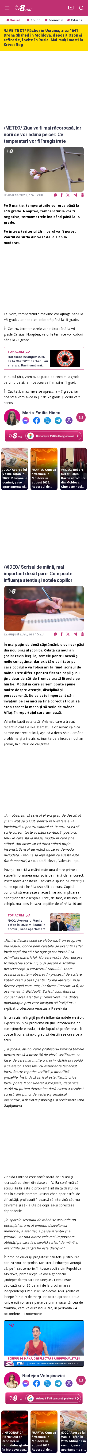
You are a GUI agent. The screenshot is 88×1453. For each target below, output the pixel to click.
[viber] (82, 195)
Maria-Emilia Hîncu (41, 413)
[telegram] (75, 195)
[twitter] (68, 195)
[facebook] (62, 195)
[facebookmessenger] (55, 195)
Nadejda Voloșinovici (43, 1376)
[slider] (44, 1363)
